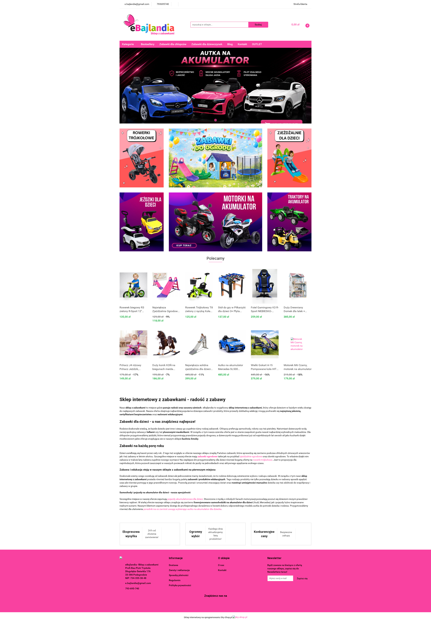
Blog (230, 44)
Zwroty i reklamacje (179, 570)
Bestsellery (147, 44)
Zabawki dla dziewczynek (206, 44)
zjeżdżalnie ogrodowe (251, 456)
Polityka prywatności (180, 585)
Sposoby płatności (178, 575)
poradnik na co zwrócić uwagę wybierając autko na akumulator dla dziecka (182, 509)
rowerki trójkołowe (262, 459)
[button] (176, 558)
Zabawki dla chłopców (172, 44)
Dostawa (173, 565)
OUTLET (257, 44)
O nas (221, 565)
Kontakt (242, 44)
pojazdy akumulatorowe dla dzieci (185, 499)
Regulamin (174, 580)
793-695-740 (132, 588)
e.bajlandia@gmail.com (138, 583)
